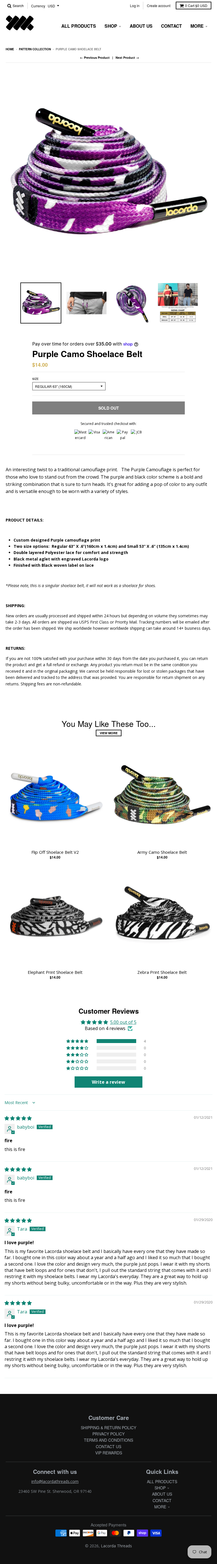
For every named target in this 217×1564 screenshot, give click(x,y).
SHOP (160, 1488)
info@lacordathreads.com (55, 1481)
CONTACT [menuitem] (171, 26)
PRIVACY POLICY (108, 1434)
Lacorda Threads (116, 1545)
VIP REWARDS (108, 1453)
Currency (38, 5)
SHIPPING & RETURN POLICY (108, 1427)
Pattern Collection (35, 49)
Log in (135, 5)
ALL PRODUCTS (162, 1481)
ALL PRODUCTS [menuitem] (78, 26)
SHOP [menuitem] (111, 26)
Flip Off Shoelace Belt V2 (55, 852)
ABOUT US (162, 1494)
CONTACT (162, 1500)
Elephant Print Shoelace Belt (55, 972)
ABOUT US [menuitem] (141, 26)
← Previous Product (95, 57)
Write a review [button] (108, 1082)
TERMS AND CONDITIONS (108, 1440)
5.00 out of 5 (123, 1022)
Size (35, 379)
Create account (158, 5)
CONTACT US (108, 1446)
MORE (160, 1506)
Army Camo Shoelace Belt (162, 852)
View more (109, 733)
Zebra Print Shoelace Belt (162, 972)
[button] (77, 1041)
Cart (196, 5)
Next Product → (127, 57)
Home (10, 49)
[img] (18, 1118)
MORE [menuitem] (197, 26)
